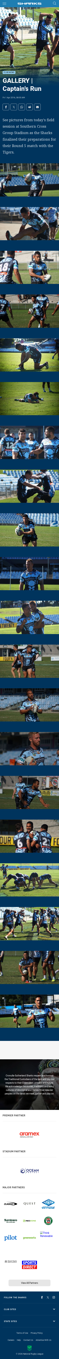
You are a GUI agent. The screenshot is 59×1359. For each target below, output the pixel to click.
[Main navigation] (4, 3)
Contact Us (28, 1340)
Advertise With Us (43, 1340)
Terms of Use (22, 1333)
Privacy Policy (37, 1333)
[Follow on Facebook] (42, 1297)
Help (19, 1340)
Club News (9, 72)
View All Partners (29, 1282)
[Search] (54, 3)
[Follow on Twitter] (48, 1297)
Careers (11, 1340)
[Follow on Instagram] (53, 1297)
